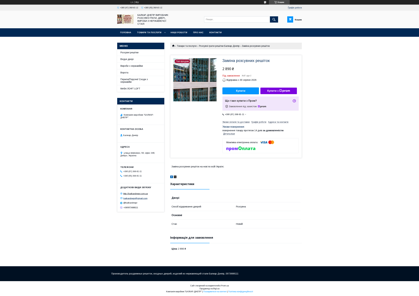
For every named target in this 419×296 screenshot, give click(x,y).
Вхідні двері (127, 59)
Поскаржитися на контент (215, 291)
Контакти (215, 32)
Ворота (124, 72)
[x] (175, 177)
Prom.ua (225, 286)
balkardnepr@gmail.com (135, 198)
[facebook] (171, 177)
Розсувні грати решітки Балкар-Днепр (219, 46)
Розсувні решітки (129, 52)
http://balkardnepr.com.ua (135, 193)
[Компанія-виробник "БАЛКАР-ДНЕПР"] (125, 23)
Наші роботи (179, 32)
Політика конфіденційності (240, 291)
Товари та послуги (149, 32)
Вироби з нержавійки (131, 66)
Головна (125, 32)
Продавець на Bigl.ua (209, 289)
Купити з (273, 90)
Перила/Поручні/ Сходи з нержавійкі (134, 80)
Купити (240, 90)
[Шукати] (274, 19)
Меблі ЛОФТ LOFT (130, 88)
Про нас (198, 32)
